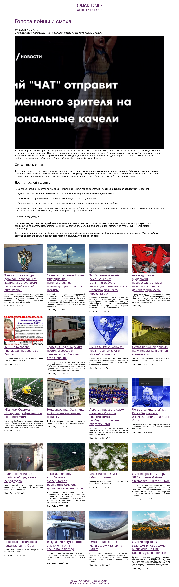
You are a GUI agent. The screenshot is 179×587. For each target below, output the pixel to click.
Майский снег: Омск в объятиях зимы (105, 475)
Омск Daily (89, 5)
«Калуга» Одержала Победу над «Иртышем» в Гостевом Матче (23, 413)
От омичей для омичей (89, 9)
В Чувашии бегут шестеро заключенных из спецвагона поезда (65, 545)
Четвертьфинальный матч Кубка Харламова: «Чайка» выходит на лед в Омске (151, 415)
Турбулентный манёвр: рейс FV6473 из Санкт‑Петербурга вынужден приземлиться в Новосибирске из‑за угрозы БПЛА (108, 284)
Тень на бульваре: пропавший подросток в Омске (21, 350)
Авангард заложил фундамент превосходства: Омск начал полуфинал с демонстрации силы (147, 283)
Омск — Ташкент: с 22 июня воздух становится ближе (107, 545)
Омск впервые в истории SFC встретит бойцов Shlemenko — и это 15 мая (151, 477)
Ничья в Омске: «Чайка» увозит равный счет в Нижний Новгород (107, 350)
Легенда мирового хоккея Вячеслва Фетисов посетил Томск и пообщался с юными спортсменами (107, 417)
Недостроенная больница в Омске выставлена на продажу (65, 413)
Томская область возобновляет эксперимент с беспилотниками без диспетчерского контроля (65, 481)
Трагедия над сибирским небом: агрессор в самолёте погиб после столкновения (64, 352)
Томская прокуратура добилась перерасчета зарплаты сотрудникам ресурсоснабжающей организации (20, 283)
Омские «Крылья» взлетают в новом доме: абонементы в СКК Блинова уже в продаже (149, 547)
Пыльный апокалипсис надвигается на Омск (20, 543)
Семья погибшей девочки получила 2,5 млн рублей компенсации (150, 350)
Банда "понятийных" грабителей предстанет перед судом (20, 477)
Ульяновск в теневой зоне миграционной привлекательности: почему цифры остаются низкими (65, 283)
